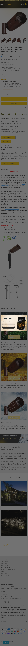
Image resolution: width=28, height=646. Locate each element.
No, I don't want (8, 329)
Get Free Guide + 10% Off (8, 327)
